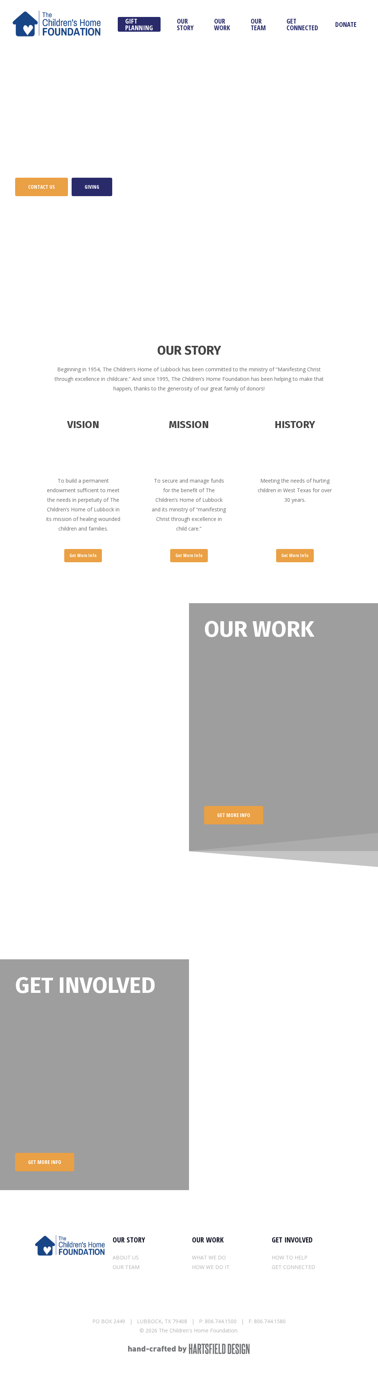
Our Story (185, 24)
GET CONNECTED (293, 1266)
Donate (346, 24)
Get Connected (302, 24)
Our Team (258, 24)
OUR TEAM (126, 1266)
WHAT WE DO (209, 1257)
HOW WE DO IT (211, 1266)
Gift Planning (139, 24)
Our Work (222, 24)
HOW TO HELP (289, 1257)
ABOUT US (126, 1257)
